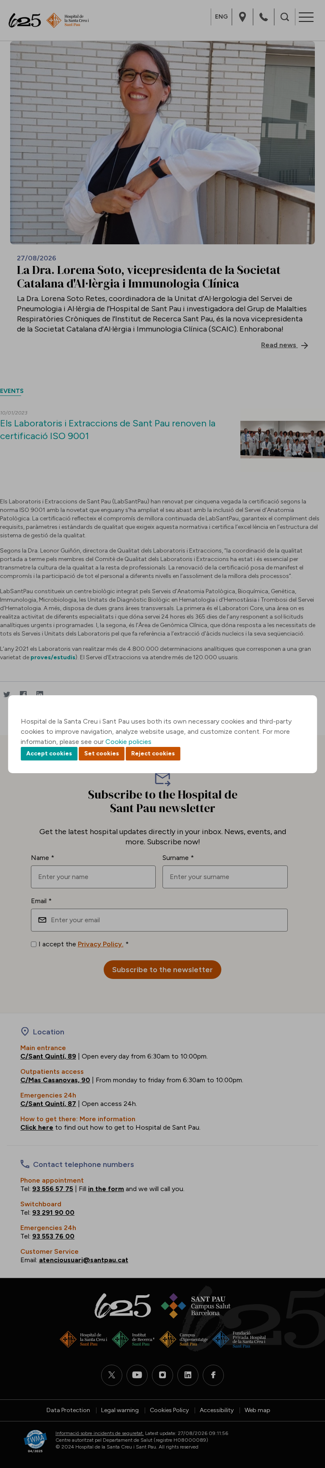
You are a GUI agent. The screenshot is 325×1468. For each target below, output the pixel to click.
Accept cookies (49, 753)
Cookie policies (128, 742)
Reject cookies (153, 753)
